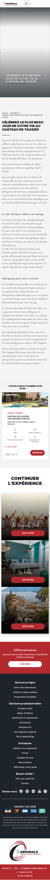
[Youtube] (39, 792)
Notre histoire (25, 762)
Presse (25, 753)
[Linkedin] (33, 792)
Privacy (6, 868)
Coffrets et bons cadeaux (25, 692)
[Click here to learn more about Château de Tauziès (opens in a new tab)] (25, 399)
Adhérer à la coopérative (25, 748)
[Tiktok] (45, 792)
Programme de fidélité (25, 697)
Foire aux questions (25, 778)
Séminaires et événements (25, 718)
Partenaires (25, 722)
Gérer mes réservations (25, 687)
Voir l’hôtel (12, 446)
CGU (16, 868)
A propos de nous (25, 757)
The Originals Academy (25, 732)
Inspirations (15, 113)
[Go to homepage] (10, 4)
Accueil (5, 113)
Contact (25, 783)
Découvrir (28, 533)
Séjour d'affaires (25, 713)
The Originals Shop (25, 736)
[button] (3, 51)
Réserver (37, 452)
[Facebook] (21, 792)
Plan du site (25, 872)
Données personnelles (34, 868)
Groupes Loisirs (25, 708)
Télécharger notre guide (25, 767)
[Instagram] (27, 792)
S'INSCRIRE (25, 664)
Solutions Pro (25, 727)
